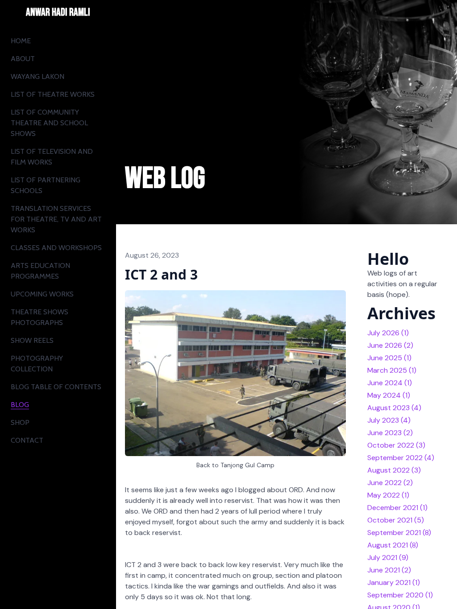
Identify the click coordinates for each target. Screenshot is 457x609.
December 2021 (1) (397, 507)
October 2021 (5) (395, 520)
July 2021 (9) (387, 557)
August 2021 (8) (392, 545)
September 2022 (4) (400, 457)
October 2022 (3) (396, 445)
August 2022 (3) (394, 470)
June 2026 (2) (390, 345)
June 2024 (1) (389, 382)
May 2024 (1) (388, 395)
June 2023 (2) (390, 432)
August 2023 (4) (394, 407)
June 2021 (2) (389, 570)
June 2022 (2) (390, 482)
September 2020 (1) (400, 595)
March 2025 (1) (391, 370)
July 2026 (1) (388, 332)
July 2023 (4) (389, 420)
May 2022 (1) (388, 495)
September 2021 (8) (399, 532)
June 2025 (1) (389, 357)
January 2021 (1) (393, 582)
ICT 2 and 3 (161, 274)
